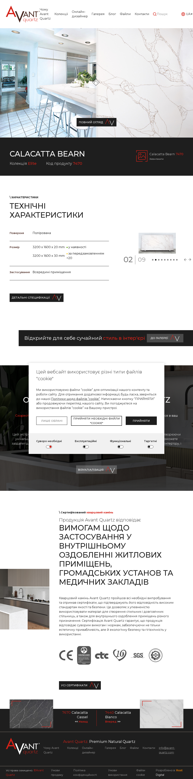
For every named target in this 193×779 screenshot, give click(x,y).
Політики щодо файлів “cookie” (75, 399)
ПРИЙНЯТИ (141, 421)
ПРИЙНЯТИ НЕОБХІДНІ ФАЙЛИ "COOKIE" (96, 421)
